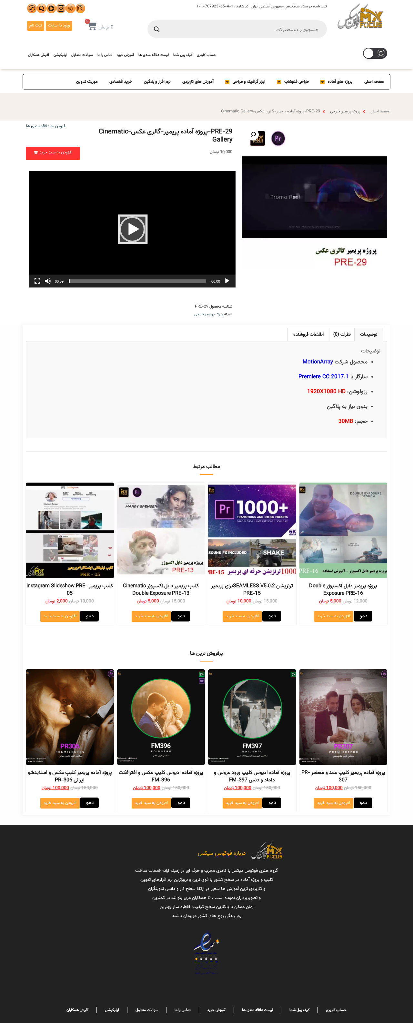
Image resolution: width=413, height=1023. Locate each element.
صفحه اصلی (374, 81)
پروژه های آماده (340, 81)
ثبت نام (35, 25)
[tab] (368, 334)
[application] (132, 229)
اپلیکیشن (60, 55)
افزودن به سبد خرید (333, 616)
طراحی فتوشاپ (296, 81)
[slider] (137, 281)
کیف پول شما (182, 55)
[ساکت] (48, 281)
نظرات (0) (342, 334)
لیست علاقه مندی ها (153, 55)
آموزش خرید (125, 55)
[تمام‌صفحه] (37, 281)
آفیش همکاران (38, 55)
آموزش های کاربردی (198, 81)
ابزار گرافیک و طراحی (249, 81)
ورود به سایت (59, 25)
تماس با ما (104, 55)
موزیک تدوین (87, 81)
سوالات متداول (82, 55)
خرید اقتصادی (120, 81)
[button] (53, 153)
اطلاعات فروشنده (308, 334)
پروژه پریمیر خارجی (345, 111)
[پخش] (227, 281)
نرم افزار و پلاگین (157, 81)
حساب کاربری (206, 55)
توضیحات (368, 334)
